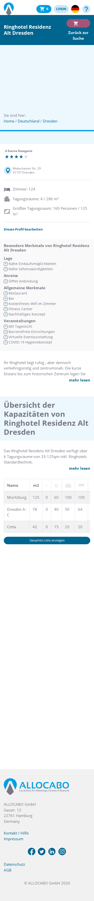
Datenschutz (14, 864)
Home (9, 121)
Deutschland (28, 121)
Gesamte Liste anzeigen (47, 540)
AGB (8, 870)
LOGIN (61, 8)
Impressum (13, 838)
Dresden (50, 121)
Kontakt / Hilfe (16, 833)
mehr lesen (79, 380)
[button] (84, 876)
